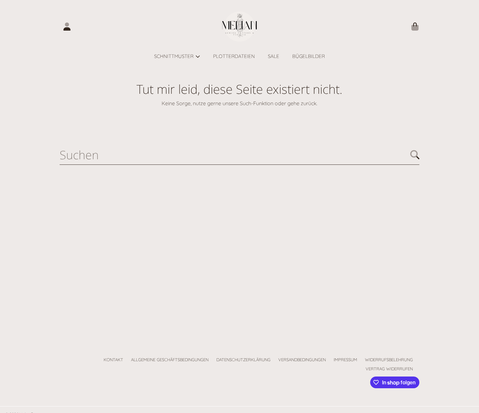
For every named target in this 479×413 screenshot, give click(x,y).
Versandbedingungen (302, 359)
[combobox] (239, 155)
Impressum (345, 359)
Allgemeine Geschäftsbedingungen (170, 359)
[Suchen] (415, 155)
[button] (415, 27)
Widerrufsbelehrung (389, 359)
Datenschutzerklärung (243, 359)
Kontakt (113, 359)
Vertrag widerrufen (389, 368)
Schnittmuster (174, 56)
